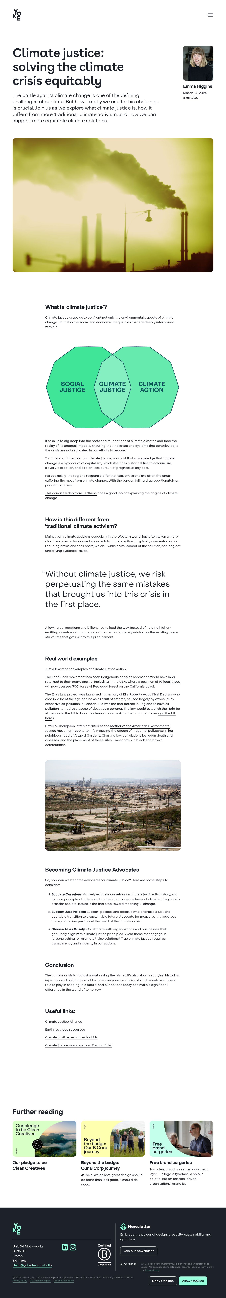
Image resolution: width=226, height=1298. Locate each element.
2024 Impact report (40, 1280)
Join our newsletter (139, 1251)
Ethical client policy (64, 1280)
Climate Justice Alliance (63, 1022)
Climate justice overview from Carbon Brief (78, 1045)
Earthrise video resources (65, 1029)
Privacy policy (20, 1280)
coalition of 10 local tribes (161, 682)
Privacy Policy (152, 1270)
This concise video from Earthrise (71, 493)
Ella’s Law (59, 694)
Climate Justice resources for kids (71, 1037)
